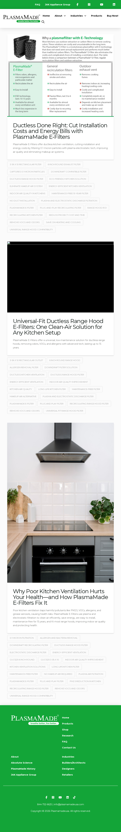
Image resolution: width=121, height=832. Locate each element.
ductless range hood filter (26, 179)
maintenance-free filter (86, 389)
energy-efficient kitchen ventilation (70, 186)
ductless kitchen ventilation (27, 374)
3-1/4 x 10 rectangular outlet (26, 360)
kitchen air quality (21, 389)
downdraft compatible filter (68, 171)
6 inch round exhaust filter (64, 164)
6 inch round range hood (64, 360)
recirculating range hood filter (89, 403)
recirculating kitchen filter (26, 215)
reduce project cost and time (67, 215)
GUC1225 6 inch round (22, 659)
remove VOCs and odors (25, 222)
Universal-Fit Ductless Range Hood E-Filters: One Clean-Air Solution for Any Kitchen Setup (58, 327)
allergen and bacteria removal (59, 638)
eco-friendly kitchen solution (67, 179)
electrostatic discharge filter (28, 652)
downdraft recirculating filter (29, 645)
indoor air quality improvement (68, 382)
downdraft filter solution (61, 367)
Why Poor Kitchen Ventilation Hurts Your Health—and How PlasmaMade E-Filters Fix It (60, 597)
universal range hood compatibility (31, 229)
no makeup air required (58, 674)
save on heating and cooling (63, 222)
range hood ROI (97, 207)
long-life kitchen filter (52, 389)
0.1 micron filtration (22, 638)
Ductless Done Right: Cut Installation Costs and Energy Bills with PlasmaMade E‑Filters (60, 131)
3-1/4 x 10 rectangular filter (25, 164)
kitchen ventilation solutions (28, 666)
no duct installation (22, 200)
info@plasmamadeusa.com (69, 804)
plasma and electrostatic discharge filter (68, 396)
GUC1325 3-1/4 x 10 (50, 659)
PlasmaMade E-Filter (22, 207)
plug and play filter (51, 403)
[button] (43, 22)
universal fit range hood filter (64, 410)
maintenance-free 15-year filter (70, 193)
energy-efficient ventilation (26, 382)
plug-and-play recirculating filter (60, 207)
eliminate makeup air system (26, 186)
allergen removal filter (24, 367)
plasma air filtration (91, 674)
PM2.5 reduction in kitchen (85, 681)
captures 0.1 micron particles (27, 171)
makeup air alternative (23, 396)
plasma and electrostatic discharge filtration (69, 200)
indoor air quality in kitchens (27, 193)
